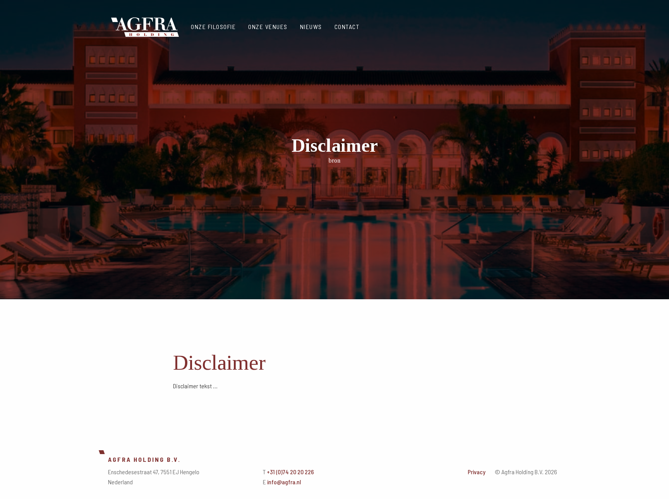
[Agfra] (145, 25)
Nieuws (311, 26)
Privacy (476, 471)
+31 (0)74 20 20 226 (290, 471)
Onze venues (268, 26)
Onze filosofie (213, 26)
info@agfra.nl (284, 481)
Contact (347, 26)
